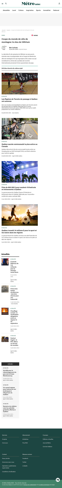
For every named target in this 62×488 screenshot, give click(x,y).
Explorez (10, 364)
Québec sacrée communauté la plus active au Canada (19, 145)
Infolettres (25, 439)
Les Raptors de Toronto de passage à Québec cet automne (19, 100)
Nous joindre (6, 458)
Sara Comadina (15, 113)
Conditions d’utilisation (9, 471)
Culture (21, 10)
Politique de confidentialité (29, 484)
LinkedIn (24, 466)
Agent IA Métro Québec (17, 156)
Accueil (3, 30)
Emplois (4, 439)
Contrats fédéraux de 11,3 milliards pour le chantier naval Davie (14, 267)
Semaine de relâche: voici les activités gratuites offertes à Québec (10, 408)
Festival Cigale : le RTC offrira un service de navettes (14, 341)
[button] (2, 4)
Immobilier (47, 10)
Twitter (24, 462)
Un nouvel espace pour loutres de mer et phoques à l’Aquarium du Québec (9, 390)
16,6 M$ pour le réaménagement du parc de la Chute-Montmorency (9, 373)
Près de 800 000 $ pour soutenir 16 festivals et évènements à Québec (19, 188)
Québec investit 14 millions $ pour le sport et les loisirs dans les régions (19, 231)
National (56, 10)
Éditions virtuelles (48, 439)
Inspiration (30, 10)
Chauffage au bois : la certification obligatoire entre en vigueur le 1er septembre (14, 317)
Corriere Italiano (47, 446)
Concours (5, 443)
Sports (38, 10)
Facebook (25, 458)
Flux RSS (25, 443)
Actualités (6, 10)
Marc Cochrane (13, 47)
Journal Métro (47, 443)
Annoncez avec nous (8, 462)
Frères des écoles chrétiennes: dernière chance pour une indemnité (14, 294)
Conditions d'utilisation (44, 484)
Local (14, 10)
